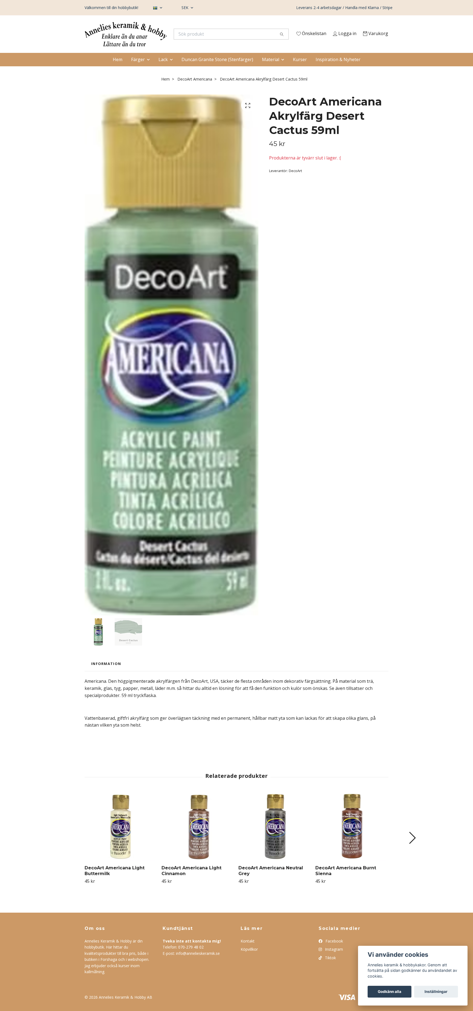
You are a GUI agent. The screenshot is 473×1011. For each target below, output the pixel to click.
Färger (138, 70)
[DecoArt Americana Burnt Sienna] (351, 837)
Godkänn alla (389, 991)
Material (270, 70)
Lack (163, 70)
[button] (412, 849)
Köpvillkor (249, 960)
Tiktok (330, 968)
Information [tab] (106, 674)
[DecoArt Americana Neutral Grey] (274, 837)
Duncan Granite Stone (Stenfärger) (217, 70)
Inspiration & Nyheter (338, 70)
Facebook (333, 952)
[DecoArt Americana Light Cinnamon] (197, 837)
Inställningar (436, 991)
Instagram (333, 960)
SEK (185, 7)
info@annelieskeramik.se (198, 964)
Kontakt (248, 952)
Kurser (300, 70)
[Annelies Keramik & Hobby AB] (160, 36)
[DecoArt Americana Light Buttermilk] (121, 837)
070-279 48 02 (191, 958)
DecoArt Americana (194, 90)
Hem (117, 70)
